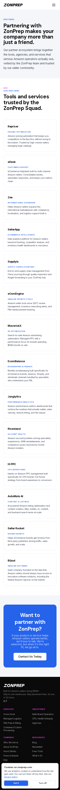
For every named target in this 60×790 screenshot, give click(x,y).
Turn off (43, 783)
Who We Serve (10, 742)
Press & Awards (10, 755)
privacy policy (10, 777)
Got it (16, 783)
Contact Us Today (30, 656)
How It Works (9, 751)
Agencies (36, 723)
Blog (34, 742)
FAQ (5, 760)
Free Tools (37, 751)
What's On (37, 755)
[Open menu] (54, 5)
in (4, 700)
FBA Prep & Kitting (12, 723)
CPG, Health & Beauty (42, 718)
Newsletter (37, 747)
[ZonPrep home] (13, 5)
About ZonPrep (10, 747)
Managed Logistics (12, 718)
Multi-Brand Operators (43, 714)
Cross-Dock (9, 714)
